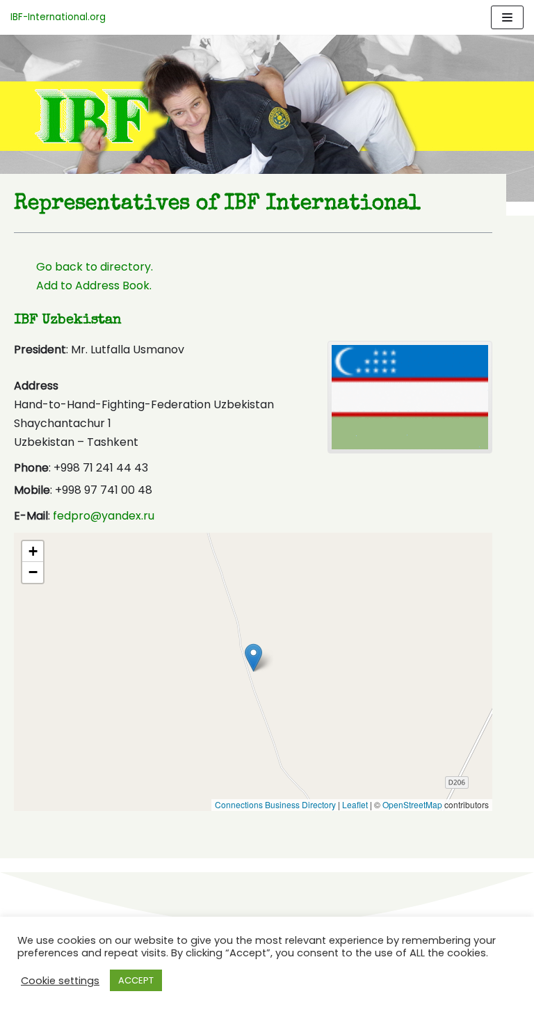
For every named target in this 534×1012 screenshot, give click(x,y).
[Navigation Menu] (507, 17)
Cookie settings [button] (60, 980)
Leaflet (355, 804)
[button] (253, 657)
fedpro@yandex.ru (103, 516)
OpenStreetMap (412, 804)
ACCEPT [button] (136, 980)
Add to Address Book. (94, 286)
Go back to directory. (94, 267)
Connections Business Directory (275, 804)
